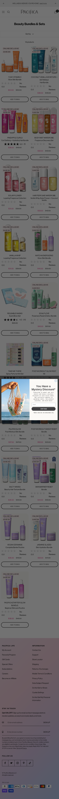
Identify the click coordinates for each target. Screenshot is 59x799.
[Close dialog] (56, 380)
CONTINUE (43, 409)
